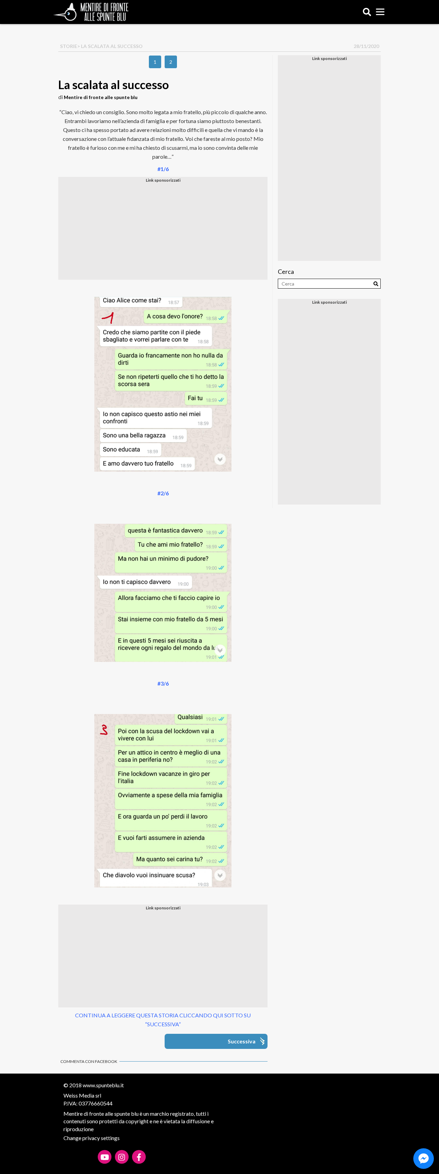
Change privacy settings (91, 1138)
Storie (68, 46)
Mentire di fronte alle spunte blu (101, 97)
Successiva (242, 1041)
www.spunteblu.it (103, 1085)
